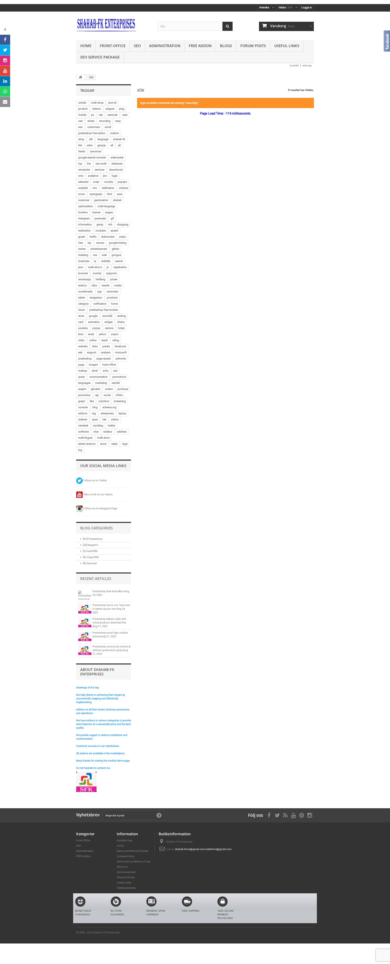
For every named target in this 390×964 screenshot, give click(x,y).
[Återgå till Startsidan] (80, 77)
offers (119, 395)
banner (96, 212)
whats (90, 120)
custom (114, 133)
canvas (100, 242)
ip (95, 261)
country (97, 273)
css (95, 254)
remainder (84, 169)
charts (121, 321)
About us (122, 866)
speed (114, 230)
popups (122, 181)
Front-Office (113, 45)
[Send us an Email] (5, 102)
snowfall (107, 315)
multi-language (106, 206)
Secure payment (126, 872)
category (83, 303)
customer (83, 200)
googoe (116, 254)
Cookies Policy (125, 856)
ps (92, 114)
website (83, 346)
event (91, 334)
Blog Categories (96, 528)
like (92, 401)
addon (115, 419)
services (99, 169)
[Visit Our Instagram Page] (5, 60)
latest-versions (86, 443)
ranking (121, 315)
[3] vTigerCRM (91, 557)
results (105, 285)
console (83, 407)
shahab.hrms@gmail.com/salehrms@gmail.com (203, 849)
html (109, 194)
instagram (84, 218)
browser (83, 273)
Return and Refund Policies (132, 851)
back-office (109, 364)
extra (90, 145)
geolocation (101, 200)
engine (82, 389)
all (119, 145)
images (93, 364)
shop (81, 139)
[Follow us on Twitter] (5, 50)
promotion (84, 395)
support (91, 352)
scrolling (98, 425)
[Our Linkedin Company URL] (5, 81)
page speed (103, 358)
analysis (105, 352)
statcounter (108, 236)
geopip (101, 145)
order (96, 181)
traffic (93, 236)
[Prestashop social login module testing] (84, 636)
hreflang (100, 279)
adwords (120, 358)
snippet (109, 108)
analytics (93, 175)
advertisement (98, 248)
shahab (117, 200)
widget (108, 321)
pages (109, 212)
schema (123, 187)
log (80, 449)
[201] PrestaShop (93, 538)
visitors (96, 108)
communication (98, 376)
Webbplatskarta (126, 887)
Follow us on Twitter (95, 480)
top (80, 163)
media (117, 285)
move (81, 194)
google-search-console (92, 157)
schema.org (109, 407)
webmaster (117, 157)
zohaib (82, 102)
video (81, 340)
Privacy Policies (126, 877)
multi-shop (97, 102)
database (116, 163)
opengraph (95, 194)
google (93, 315)
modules (100, 230)
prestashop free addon (91, 133)
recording (104, 120)
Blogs (226, 45)
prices (113, 279)
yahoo (102, 334)
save (119, 194)
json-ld (112, 102)
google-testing (117, 242)
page (81, 364)
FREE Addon (200, 45)
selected (83, 181)
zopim (114, 334)
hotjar (121, 328)
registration (120, 267)
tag (94, 413)
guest (81, 236)
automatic (112, 291)
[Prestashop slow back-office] (84, 595)
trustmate (83, 261)
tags (125, 443)
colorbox (104, 401)
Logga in (306, 7)
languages (84, 382)
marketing (101, 382)
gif (112, 218)
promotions (119, 376)
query (81, 376)
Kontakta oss (124, 840)
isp (89, 242)
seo (80, 127)
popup (96, 328)
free (80, 242)
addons (82, 413)
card (80, 321)
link (80, 145)
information (85, 224)
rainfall (116, 382)
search (119, 261)
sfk (91, 139)
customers (93, 127)
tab (104, 419)
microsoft (121, 352)
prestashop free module (103, 309)
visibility (105, 261)
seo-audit (101, 163)
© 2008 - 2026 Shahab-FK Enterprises (98, 932)
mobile (82, 114)
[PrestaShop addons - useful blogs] (113, 25)
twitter (111, 425)
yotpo (122, 236)
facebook (120, 346)
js (108, 267)
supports (111, 273)
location (83, 212)
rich (110, 224)
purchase (122, 389)
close (81, 309)
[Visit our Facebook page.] (5, 40)
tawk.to (82, 285)
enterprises (107, 413)
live (89, 163)
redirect (82, 419)
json (80, 267)
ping (121, 108)
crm (94, 187)
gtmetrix (95, 389)
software (83, 431)
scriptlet (83, 187)
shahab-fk (119, 139)
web (104, 254)
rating (115, 340)
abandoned (116, 169)
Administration (164, 45)
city (101, 114)
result (104, 340)
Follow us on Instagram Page (100, 508)
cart (80, 120)
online (92, 340)
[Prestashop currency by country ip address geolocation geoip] (84, 650)
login (115, 175)
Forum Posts (253, 45)
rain (115, 370)
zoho (106, 370)
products (112, 297)
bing (95, 407)
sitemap (307, 65)
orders (109, 389)
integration (96, 297)
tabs (94, 285)
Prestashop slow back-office (108, 591)
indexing (83, 254)
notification (99, 303)
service (109, 328)
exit (80, 352)
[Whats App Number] (5, 92)
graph (81, 401)
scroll (108, 127)
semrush (112, 114)
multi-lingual (85, 437)
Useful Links (286, 45)
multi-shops (95, 267)
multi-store (103, 437)
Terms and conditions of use (133, 861)
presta (106, 346)
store (81, 315)
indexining (120, 401)
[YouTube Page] (5, 71)
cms (80, 175)
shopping (122, 224)
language (103, 139)
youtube (83, 328)
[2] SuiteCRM (90, 551)
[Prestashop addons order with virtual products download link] (84, 622)
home (114, 303)
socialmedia (85, 291)
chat (96, 431)
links (95, 346)
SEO (137, 45)
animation (94, 321)
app (99, 291)
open (95, 419)
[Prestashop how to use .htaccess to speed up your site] (84, 608)
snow (103, 443)
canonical (95, 151)
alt (111, 145)
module (108, 181)
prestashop (85, 358)
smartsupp (84, 279)
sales (114, 443)
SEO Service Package (100, 57)
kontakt (294, 65)
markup (82, 370)
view (125, 114)
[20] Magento (90, 544)
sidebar (107, 431)
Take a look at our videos (98, 494)
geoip (99, 224)
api (97, 395)
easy (118, 120)
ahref (95, 370)
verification (108, 187)
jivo (105, 175)
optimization (85, 206)
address (122, 431)
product (83, 108)
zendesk (83, 425)
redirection (84, 230)
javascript (100, 218)
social (107, 395)
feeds (81, 151)
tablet (81, 297)
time (80, 334)
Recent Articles (95, 578)
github (115, 248)
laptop (122, 413)
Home (85, 45)
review (82, 248)
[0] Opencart (90, 563)
